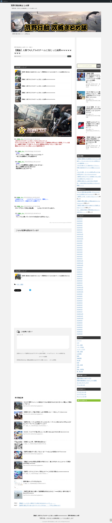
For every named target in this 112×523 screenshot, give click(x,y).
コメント (20, 334)
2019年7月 (79, 298)
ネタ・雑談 (20, 284)
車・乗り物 (80, 371)
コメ (69, 56)
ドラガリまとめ (81, 392)
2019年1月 (79, 311)
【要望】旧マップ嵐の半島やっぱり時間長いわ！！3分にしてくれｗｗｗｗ (45, 412)
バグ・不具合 (80, 347)
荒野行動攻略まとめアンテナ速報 (87, 380)
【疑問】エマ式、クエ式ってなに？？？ (87, 196)
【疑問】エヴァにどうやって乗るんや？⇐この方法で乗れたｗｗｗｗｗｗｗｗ (46, 471)
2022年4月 (79, 225)
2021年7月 (79, 245)
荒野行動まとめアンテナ (84, 378)
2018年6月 (79, 327)
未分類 (78, 360)
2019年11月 (80, 289)
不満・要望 (80, 351)
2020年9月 (79, 267)
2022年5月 (79, 223)
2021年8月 (79, 243)
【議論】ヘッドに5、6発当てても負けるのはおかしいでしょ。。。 (37, 503)
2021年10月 (80, 238)
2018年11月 (80, 316)
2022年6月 (79, 221)
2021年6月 (79, 247)
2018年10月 (80, 318)
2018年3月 (79, 334)
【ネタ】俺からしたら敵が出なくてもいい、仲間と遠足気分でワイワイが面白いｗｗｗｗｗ (88, 168)
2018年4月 (79, 331)
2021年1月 (79, 258)
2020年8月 (79, 269)
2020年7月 (79, 272)
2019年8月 (79, 296)
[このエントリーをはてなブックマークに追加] (30, 290)
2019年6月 (79, 300)
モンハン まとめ (81, 396)
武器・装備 (80, 365)
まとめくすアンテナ (83, 382)
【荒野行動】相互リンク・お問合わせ (21, 34)
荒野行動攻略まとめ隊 (20, 5)
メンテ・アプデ (81, 349)
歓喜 (78, 362)
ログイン (5, 1)
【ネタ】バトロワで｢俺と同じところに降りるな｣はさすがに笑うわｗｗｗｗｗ (46, 432)
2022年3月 (79, 227)
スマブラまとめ (81, 394)
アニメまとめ (81, 385)
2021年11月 (80, 236)
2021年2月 (79, 256)
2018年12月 (80, 314)
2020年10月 (80, 265)
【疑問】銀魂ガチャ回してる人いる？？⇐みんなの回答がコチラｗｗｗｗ (44, 451)
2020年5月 (79, 276)
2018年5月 (79, 329)
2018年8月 (79, 322)
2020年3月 (79, 280)
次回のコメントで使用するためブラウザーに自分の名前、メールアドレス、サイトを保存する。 (41, 353)
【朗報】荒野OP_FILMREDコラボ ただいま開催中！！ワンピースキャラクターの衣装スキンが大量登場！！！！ (89, 161)
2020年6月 (79, 274)
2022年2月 (79, 230)
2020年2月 (79, 283)
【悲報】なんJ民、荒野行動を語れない (34, 442)
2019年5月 (79, 303)
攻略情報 (79, 358)
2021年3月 (79, 254)
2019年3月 (79, 307)
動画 (78, 356)
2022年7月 (79, 218)
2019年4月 (79, 305)
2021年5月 (79, 249)
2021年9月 (79, 241)
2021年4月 (79, 252)
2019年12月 (80, 287)
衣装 (78, 367)
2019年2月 (79, 309)
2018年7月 (79, 325)
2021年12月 (80, 234)
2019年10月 (80, 291)
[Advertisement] (43, 42)
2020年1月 (79, 285)
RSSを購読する (83, 400)
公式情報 (79, 354)
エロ (78, 342)
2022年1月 (79, 232)
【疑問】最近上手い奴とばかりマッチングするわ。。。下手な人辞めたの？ (40, 505)
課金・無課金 (80, 369)
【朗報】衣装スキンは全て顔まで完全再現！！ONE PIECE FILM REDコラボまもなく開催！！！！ (93, 140)
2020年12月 (80, 261)
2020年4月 (79, 278)
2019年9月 (79, 294)
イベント (79, 340)
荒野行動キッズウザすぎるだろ (32, 481)
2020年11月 (80, 263)
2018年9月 (79, 320)
